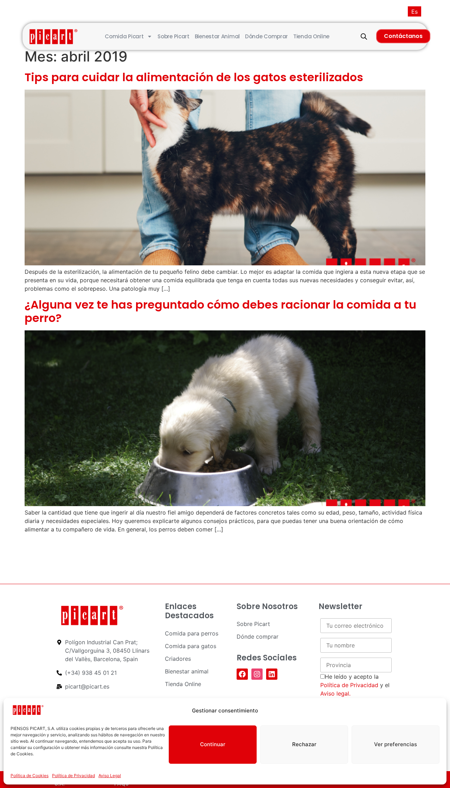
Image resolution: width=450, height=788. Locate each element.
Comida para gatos (190, 646)
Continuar (212, 744)
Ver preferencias (395, 744)
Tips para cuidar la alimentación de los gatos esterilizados (194, 77)
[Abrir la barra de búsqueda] (363, 36)
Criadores (178, 658)
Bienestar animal (217, 36)
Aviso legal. (335, 693)
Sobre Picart (173, 36)
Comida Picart (124, 36)
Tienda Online (311, 36)
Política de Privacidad (73, 775)
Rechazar (304, 744)
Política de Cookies (30, 775)
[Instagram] (257, 674)
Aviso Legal (109, 775)
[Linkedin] (271, 674)
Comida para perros (191, 633)
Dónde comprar (266, 36)
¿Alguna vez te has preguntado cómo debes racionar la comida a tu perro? (220, 311)
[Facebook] (242, 674)
